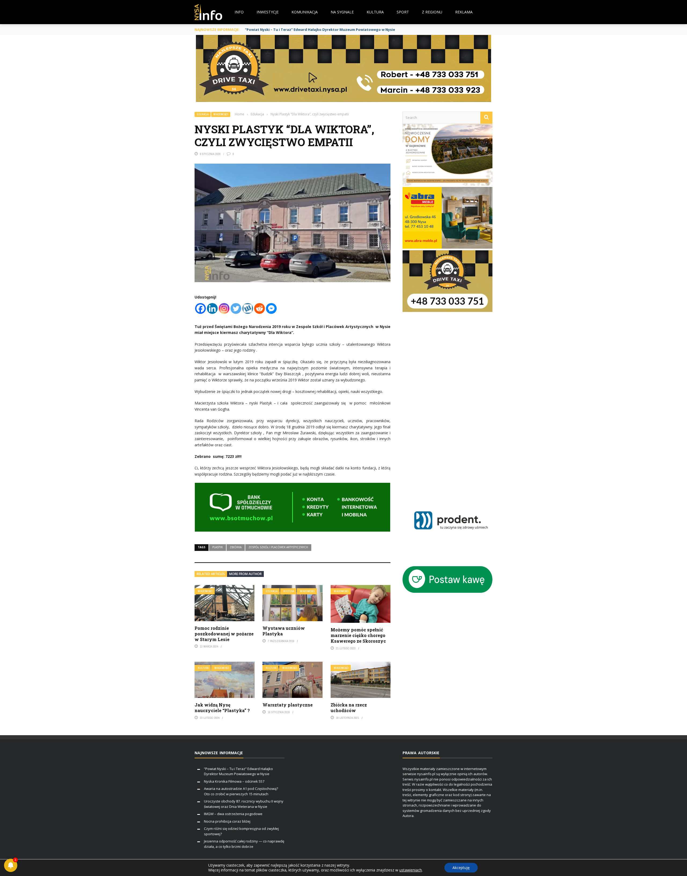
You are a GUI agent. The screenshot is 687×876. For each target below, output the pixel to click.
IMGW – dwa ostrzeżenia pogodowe (233, 813)
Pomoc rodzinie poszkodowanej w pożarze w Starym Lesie (224, 633)
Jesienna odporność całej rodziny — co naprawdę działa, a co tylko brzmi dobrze (244, 844)
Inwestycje (268, 11)
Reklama (464, 11)
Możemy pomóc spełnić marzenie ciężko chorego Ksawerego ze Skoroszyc (358, 635)
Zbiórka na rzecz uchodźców (349, 707)
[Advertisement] (455, 406)
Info (239, 11)
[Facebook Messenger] (271, 308)
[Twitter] (236, 308)
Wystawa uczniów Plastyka (283, 630)
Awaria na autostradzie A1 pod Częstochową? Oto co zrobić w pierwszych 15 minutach (241, 791)
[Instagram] (224, 308)
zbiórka (236, 547)
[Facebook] (200, 308)
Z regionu (432, 11)
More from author (245, 574)
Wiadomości (220, 114)
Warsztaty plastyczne (287, 705)
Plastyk (217, 547)
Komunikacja (304, 11)
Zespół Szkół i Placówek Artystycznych (278, 547)
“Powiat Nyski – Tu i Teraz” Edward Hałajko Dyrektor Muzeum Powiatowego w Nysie (320, 29)
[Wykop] (247, 308)
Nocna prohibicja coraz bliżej (227, 821)
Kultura (375, 11)
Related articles (211, 574)
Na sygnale (342, 11)
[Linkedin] (212, 308)
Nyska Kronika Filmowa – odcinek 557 (234, 781)
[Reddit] (259, 308)
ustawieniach (410, 870)
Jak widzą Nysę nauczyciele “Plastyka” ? (222, 707)
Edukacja (203, 114)
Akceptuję (461, 867)
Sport (403, 11)
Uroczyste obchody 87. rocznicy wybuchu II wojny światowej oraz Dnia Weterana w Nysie (243, 804)
